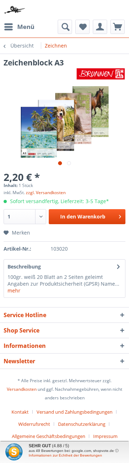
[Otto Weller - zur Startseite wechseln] (15, 10)
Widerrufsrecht (34, 424)
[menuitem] (19, 27)
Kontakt (20, 412)
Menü (25, 27)
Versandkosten (22, 389)
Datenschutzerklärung (81, 424)
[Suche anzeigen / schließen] (65, 27)
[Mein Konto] (100, 27)
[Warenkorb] (117, 27)
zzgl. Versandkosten (46, 192)
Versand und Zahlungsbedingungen (75, 412)
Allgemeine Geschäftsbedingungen (48, 436)
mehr (14, 290)
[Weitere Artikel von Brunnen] (100, 74)
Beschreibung (24, 266)
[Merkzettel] (82, 27)
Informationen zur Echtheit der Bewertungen (65, 455)
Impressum (105, 436)
